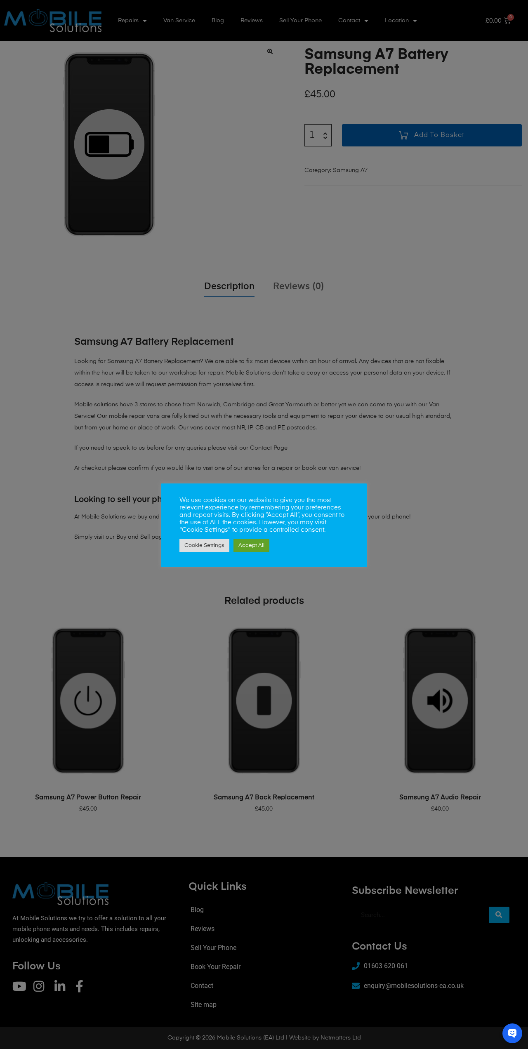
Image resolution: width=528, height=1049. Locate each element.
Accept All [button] (251, 545)
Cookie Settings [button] (204, 545)
